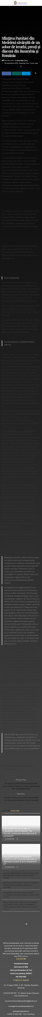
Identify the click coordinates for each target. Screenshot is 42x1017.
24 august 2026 (9, 839)
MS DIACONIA (21, 977)
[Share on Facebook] (6, 73)
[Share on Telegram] (26, 73)
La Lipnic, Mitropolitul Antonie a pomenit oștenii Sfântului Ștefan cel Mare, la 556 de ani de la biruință (20, 875)
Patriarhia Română (21, 963)
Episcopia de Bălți (21, 967)
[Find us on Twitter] (26, 924)
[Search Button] (39, 3)
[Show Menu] (3, 3)
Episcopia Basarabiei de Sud (21, 970)
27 (17, 867)
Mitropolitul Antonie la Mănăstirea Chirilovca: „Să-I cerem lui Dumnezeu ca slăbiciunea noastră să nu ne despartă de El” (20, 860)
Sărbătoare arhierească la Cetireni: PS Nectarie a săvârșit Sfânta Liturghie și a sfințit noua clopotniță (21, 885)
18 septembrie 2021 (11, 63)
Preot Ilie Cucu (22, 61)
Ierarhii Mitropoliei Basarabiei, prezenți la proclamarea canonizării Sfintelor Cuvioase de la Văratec (21, 894)
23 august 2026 (9, 867)
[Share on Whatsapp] (16, 73)
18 (17, 839)
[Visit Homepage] (21, 3)
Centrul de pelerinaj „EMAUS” (21, 973)
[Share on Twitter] (35, 73)
